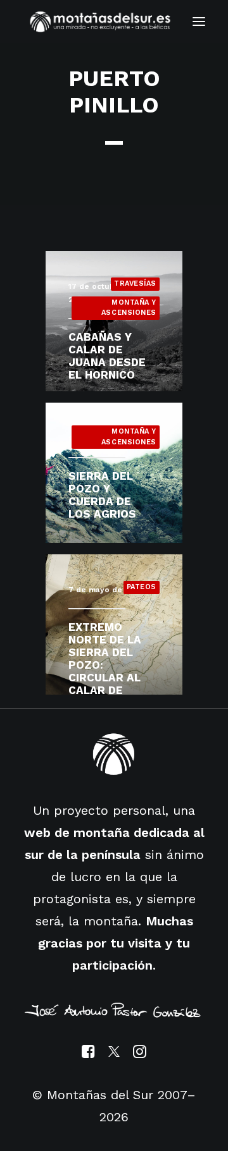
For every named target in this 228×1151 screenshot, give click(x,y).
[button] (199, 21)
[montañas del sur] (100, 21)
